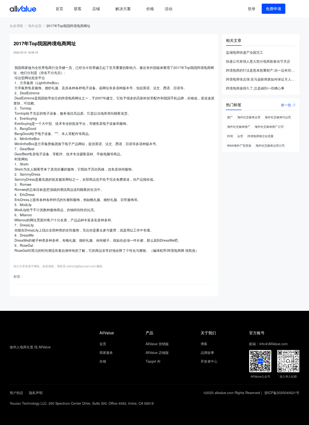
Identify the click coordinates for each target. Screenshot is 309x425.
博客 (204, 343)
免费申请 (273, 8)
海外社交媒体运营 (248, 117)
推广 (230, 117)
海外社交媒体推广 (238, 126)
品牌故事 (207, 352)
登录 (251, 8)
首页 (59, 8)
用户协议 (16, 392)
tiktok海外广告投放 (239, 145)
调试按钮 (181, 8)
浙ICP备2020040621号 (281, 392)
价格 (150, 8)
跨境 (230, 136)
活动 (168, 8)
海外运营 (35, 25)
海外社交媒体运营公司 (270, 145)
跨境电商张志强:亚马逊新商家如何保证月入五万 (260, 79)
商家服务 (106, 352)
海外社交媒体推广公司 (269, 126)
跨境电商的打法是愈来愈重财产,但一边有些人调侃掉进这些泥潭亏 (260, 70)
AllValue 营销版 (157, 343)
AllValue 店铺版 (157, 352)
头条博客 (16, 25)
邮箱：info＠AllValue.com (268, 343)
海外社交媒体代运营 (278, 117)
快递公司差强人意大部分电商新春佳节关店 (258, 61)
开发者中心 (209, 361)
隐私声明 (35, 392)
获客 (78, 8)
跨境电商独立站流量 (260, 136)
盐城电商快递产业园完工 (244, 52)
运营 (240, 136)
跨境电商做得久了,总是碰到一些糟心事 (255, 88)
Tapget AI (153, 361)
